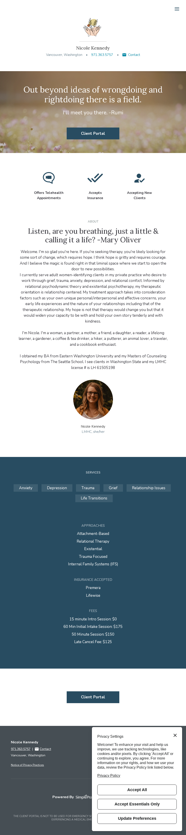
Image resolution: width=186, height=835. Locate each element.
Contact (134, 55)
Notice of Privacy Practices (27, 765)
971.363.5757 (102, 55)
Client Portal (93, 133)
